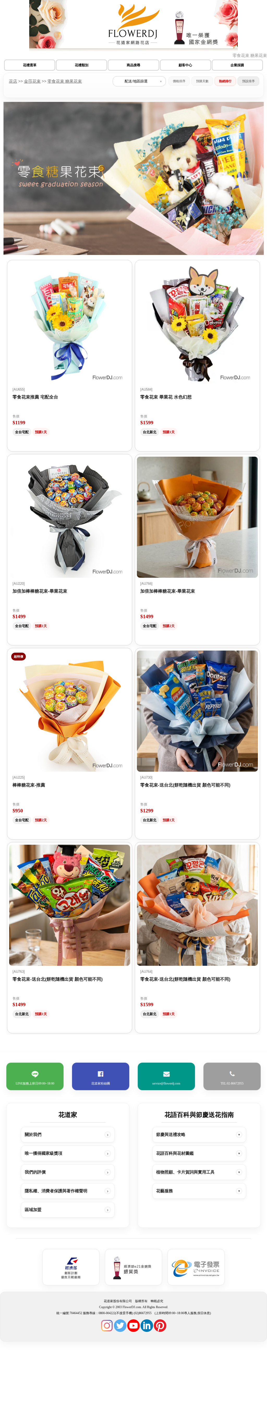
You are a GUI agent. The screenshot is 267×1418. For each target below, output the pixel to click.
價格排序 (179, 81)
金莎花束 (32, 81)
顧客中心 (185, 65)
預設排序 (248, 81)
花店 (13, 81)
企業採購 (237, 65)
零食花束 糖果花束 (64, 81)
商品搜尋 (133, 65)
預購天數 (202, 81)
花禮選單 (30, 65)
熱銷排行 (225, 81)
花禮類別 (81, 65)
